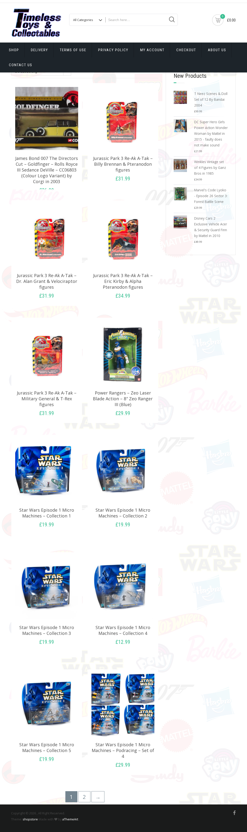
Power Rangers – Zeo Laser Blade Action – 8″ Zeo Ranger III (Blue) (123, 398)
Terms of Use (73, 50)
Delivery (39, 50)
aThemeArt (70, 819)
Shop (14, 50)
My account (152, 50)
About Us (217, 50)
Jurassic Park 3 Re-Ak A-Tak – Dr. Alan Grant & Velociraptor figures (46, 281)
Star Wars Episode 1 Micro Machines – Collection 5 (46, 747)
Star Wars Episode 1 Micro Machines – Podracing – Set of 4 (123, 750)
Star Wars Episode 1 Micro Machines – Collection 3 (46, 630)
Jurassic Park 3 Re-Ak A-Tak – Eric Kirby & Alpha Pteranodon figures (123, 281)
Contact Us (20, 65)
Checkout (186, 50)
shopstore (30, 819)
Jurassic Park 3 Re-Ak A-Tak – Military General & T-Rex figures (46, 398)
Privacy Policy (113, 50)
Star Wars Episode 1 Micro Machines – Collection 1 (46, 513)
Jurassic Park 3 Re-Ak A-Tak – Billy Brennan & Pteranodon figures (123, 164)
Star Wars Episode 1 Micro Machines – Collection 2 (123, 513)
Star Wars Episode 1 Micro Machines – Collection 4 (123, 630)
